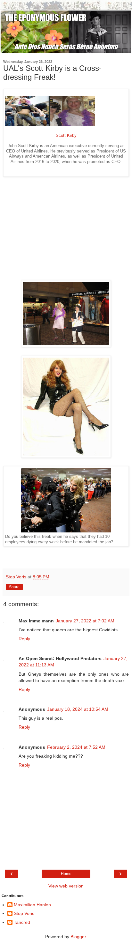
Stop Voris (24, 913)
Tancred (22, 922)
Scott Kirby (66, 135)
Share (14, 587)
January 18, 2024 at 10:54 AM (77, 709)
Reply (24, 638)
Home (66, 874)
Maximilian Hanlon (32, 904)
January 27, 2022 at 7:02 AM (85, 620)
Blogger (78, 936)
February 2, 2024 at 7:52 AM (76, 747)
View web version (66, 885)
